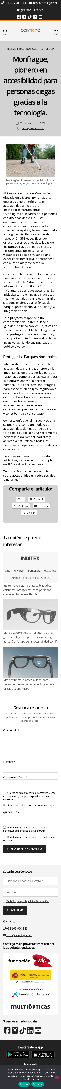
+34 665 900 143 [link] (15, 3)
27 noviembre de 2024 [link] (32, 123)
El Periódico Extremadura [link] (25, 464)
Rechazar (38, 1084)
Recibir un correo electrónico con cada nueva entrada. (29, 838)
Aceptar (24, 1084)
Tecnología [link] (46, 48)
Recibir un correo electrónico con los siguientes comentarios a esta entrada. (24, 829)
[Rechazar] (57, 1077)
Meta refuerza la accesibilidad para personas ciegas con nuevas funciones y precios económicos (28, 684)
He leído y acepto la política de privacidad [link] (27, 901)
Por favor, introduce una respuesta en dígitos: (30, 805)
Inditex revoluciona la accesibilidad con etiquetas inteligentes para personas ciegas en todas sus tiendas (28, 590)
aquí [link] (17, 479)
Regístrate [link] (24, 10)
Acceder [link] (38, 10)
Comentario (11, 730)
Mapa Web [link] (30, 1064)
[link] (19, 17)
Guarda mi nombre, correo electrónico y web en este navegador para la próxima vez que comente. (29, 796)
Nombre (9, 761)
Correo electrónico (15, 777)
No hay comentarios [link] (33, 128)
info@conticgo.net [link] (44, 3)
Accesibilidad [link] (16, 48)
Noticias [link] (31, 48)
